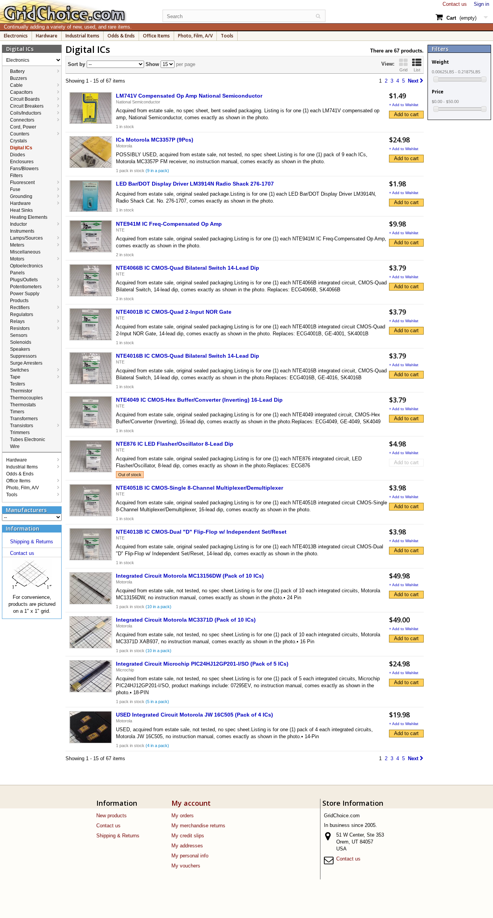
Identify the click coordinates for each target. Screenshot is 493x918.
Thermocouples (26, 398)
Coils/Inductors (25, 113)
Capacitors (21, 92)
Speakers (20, 349)
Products (19, 300)
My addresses (187, 846)
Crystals (18, 141)
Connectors (22, 120)
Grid (403, 70)
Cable (16, 85)
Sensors (18, 335)
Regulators (21, 314)
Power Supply (24, 293)
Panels (17, 273)
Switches (19, 370)
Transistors (21, 425)
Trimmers (20, 432)
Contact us (455, 4)
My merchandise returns (198, 825)
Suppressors (23, 356)
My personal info (189, 856)
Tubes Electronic (27, 439)
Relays (17, 321)
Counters (19, 134)
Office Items (156, 35)
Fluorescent (22, 182)
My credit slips (187, 836)
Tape (15, 377)
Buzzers (18, 78)
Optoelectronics (26, 266)
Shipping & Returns (31, 541)
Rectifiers (20, 307)
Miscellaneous (25, 252)
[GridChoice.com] (77, 11)
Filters (16, 175)
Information (22, 528)
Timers (17, 411)
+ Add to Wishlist (403, 105)
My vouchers (185, 866)
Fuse (15, 189)
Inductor (18, 224)
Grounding (21, 196)
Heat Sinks (21, 210)
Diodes (17, 154)
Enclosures (22, 161)
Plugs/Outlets (24, 279)
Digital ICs (21, 147)
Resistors (20, 328)
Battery (17, 71)
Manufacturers (26, 510)
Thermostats (23, 404)
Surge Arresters (26, 363)
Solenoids (20, 342)
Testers (17, 384)
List (417, 70)
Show (151, 64)
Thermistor (21, 391)
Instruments (22, 231)
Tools (227, 35)
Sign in (481, 4)
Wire (15, 446)
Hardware (46, 35)
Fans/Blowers (24, 168)
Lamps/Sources (26, 238)
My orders (182, 815)
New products (111, 815)
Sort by (76, 64)
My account (191, 803)
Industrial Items (82, 35)
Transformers (24, 418)
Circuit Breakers (27, 106)
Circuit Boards (25, 99)
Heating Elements (28, 217)
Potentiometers (26, 286)
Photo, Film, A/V (195, 35)
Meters (17, 245)
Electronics (16, 35)
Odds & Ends (121, 35)
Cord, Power (23, 127)
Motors (17, 259)
